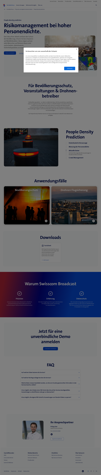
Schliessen (69, 68)
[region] (50, 60)
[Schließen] (76, 49)
